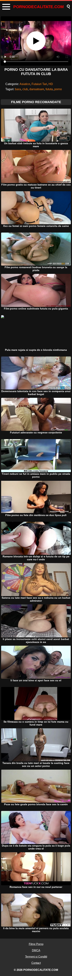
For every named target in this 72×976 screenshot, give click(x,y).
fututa (49, 89)
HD (51, 84)
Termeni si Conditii (36, 956)
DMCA (36, 950)
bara (18, 89)
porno (58, 89)
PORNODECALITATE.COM (38, 6)
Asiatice (25, 84)
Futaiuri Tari (39, 84)
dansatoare (36, 89)
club (25, 89)
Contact (36, 962)
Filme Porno (36, 944)
